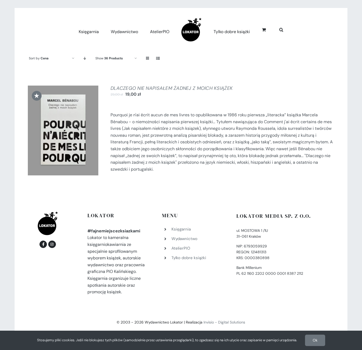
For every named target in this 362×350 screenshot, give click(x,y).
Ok (315, 340)
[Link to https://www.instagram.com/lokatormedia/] (52, 244)
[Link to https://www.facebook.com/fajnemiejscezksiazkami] (43, 244)
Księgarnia (181, 229)
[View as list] (158, 58)
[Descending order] (85, 58)
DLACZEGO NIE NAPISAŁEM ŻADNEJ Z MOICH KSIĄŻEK (172, 88)
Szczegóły (63, 134)
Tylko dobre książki (188, 257)
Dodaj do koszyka (59, 129)
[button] (275, 29)
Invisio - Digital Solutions (224, 322)
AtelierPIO (180, 248)
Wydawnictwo (184, 238)
